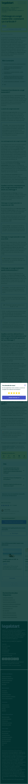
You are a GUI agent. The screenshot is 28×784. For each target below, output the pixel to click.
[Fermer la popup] (25, 385)
